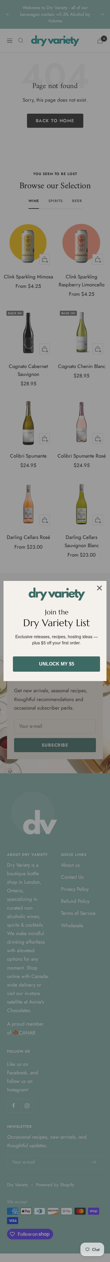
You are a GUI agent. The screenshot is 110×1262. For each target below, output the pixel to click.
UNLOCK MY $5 (56, 663)
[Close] (99, 588)
